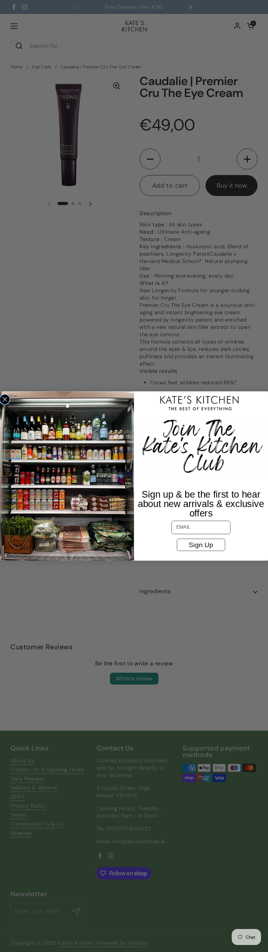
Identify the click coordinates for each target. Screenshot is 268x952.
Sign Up (201, 545)
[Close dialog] (5, 400)
